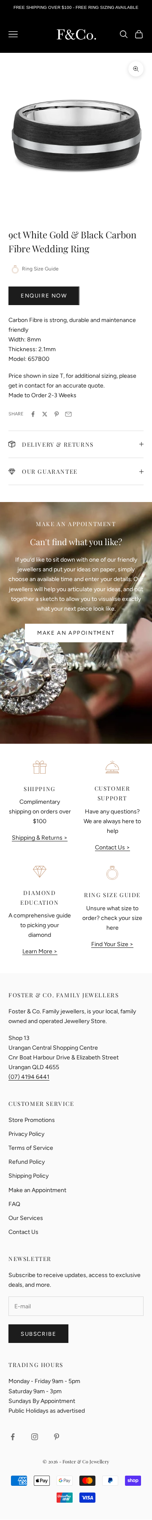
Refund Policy (26, 1161)
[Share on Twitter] (44, 414)
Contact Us (23, 1232)
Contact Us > (112, 847)
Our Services (25, 1218)
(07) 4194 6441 (28, 1077)
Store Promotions (31, 1120)
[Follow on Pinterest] (56, 1437)
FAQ (14, 1204)
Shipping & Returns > (40, 837)
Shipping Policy (28, 1175)
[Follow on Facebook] (12, 1437)
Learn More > (39, 951)
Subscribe (38, 1334)
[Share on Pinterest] (56, 414)
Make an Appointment (75, 633)
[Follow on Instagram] (34, 1437)
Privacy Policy (26, 1134)
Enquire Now (44, 295)
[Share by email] (68, 414)
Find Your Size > (112, 944)
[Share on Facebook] (33, 414)
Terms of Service (30, 1148)
